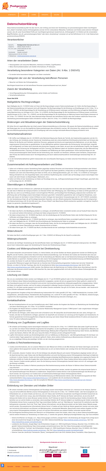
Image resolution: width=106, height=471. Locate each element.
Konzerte (45, 14)
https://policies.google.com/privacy (75, 420)
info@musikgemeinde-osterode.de (26, 56)
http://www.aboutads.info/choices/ (66, 265)
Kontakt (18, 466)
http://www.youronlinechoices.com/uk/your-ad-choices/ (73, 380)
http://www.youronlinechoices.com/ (19, 267)
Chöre (34, 14)
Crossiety (85, 455)
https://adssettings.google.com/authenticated (27, 422)
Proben (48, 455)
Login (43, 466)
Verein (23, 14)
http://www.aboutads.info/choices (21, 380)
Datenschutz (35, 466)
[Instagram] (85, 451)
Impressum (26, 466)
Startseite (12, 14)
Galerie (56, 14)
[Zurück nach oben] (103, 468)
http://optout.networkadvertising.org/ (35, 378)
